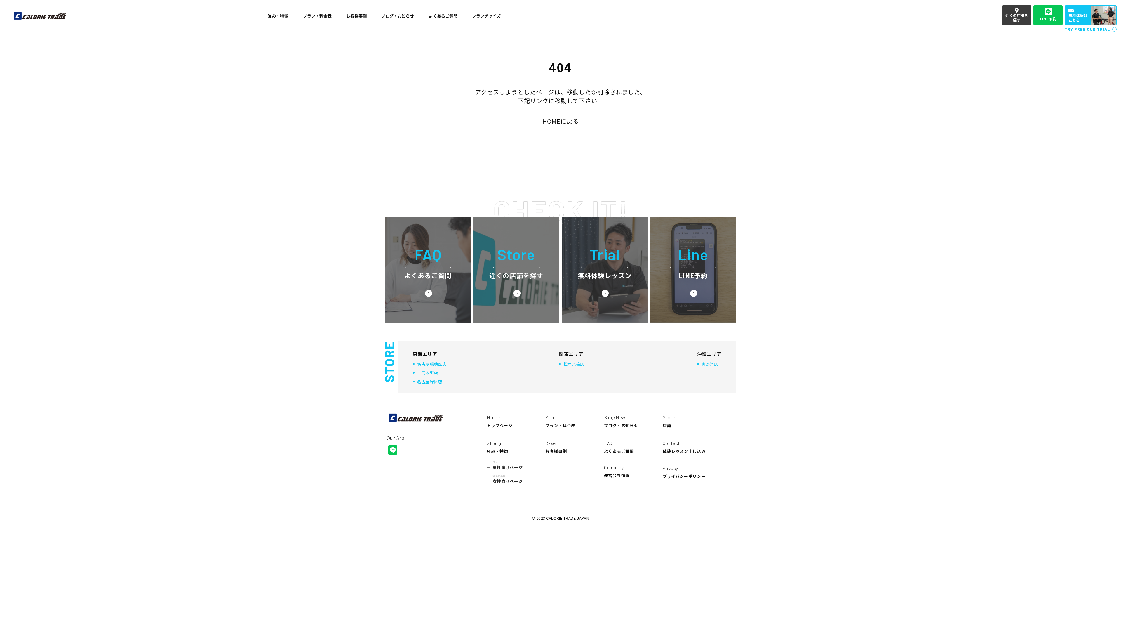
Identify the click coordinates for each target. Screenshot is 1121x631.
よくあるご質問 (619, 447)
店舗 (669, 421)
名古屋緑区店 (429, 381)
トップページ (499, 421)
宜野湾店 (710, 364)
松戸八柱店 (573, 364)
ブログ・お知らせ (621, 421)
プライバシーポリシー (684, 472)
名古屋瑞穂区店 (431, 364)
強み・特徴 (497, 447)
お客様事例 (556, 447)
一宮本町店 (427, 373)
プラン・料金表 (560, 421)
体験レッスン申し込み (684, 447)
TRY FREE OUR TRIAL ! (1089, 29)
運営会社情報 (617, 471)
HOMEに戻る (560, 121)
